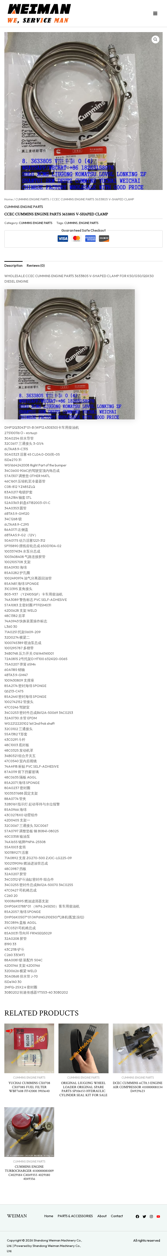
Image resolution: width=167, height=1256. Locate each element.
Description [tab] (13, 265)
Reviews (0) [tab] (36, 265)
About (102, 1216)
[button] (155, 39)
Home (8, 199)
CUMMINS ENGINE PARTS (32, 199)
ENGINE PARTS (89, 223)
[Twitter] (144, 1216)
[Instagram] (151, 1216)
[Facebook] (137, 1216)
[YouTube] (158, 1216)
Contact (117, 1216)
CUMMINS (71, 223)
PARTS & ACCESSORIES (75, 1216)
